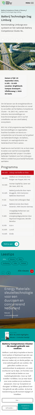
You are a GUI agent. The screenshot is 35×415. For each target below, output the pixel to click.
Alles (4, 259)
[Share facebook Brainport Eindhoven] (2, 39)
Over (17, 400)
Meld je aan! (8, 244)
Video (15, 263)
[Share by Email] (16, 39)
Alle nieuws (23, 271)
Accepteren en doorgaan (25, 407)
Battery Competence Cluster (10, 10)
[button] (30, 3)
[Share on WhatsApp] (21, 39)
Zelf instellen (9, 408)
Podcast (23, 263)
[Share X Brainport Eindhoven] (7, 39)
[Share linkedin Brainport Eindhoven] (12, 39)
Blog (20, 259)
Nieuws (23, 10)
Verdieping (6, 263)
